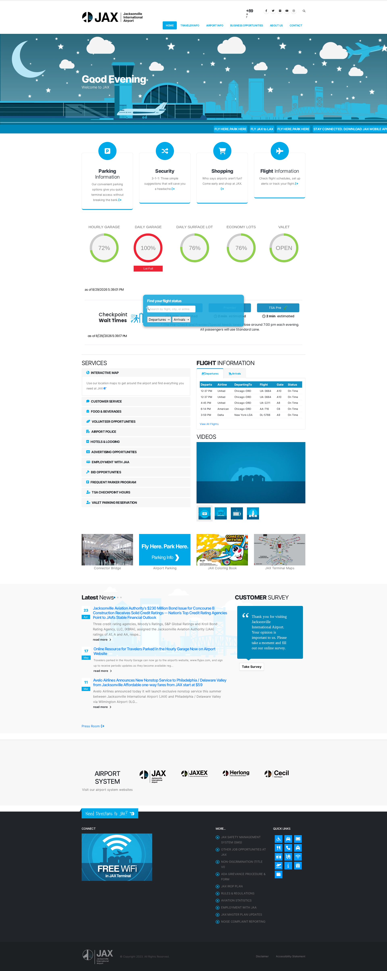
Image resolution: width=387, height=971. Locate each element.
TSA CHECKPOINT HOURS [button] (110, 492)
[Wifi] (297, 838)
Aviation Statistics (236, 882)
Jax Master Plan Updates (241, 896)
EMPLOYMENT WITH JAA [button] (110, 462)
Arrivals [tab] (236, 373)
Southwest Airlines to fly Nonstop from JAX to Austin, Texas (142, 608)
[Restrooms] (277, 838)
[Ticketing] (297, 820)
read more (100, 630)
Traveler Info (189, 25)
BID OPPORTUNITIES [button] (105, 472)
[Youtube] (287, 11)
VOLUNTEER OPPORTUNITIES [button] (113, 421)
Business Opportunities (246, 25)
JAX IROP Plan (232, 868)
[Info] (287, 847)
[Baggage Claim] (287, 838)
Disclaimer (262, 938)
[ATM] (277, 856)
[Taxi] (297, 829)
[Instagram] (293, 11)
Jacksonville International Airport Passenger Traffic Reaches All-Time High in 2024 (161, 640)
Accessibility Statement (290, 938)
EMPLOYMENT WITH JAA (239, 889)
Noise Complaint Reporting (243, 903)
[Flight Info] (277, 847)
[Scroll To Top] (380, 966)
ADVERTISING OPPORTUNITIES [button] (113, 452)
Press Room (91, 708)
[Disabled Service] (277, 820)
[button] (114, 597)
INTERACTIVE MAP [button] (104, 373)
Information (107, 174)
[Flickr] (280, 11)
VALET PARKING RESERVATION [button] (114, 503)
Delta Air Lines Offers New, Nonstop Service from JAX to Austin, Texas (151, 671)
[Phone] (287, 829)
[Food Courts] (277, 829)
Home (170, 25)
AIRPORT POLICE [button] (103, 432)
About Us (276, 25)
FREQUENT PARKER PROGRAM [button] (113, 482)
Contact (296, 25)
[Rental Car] (287, 820)
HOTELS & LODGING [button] (105, 442)
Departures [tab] (211, 373)
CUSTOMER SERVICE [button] (106, 401)
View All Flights (209, 424)
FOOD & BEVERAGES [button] (105, 411)
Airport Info (214, 25)
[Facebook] (266, 11)
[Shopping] (297, 847)
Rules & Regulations (237, 875)
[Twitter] (273, 11)
